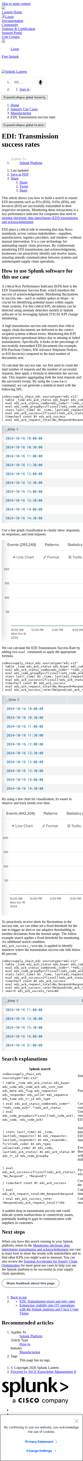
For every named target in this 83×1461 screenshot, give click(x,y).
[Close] (76, 1421)
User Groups (11, 37)
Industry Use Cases (24, 109)
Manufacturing (21, 113)
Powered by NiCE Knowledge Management (43, 1372)
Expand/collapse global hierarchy (25, 97)
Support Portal (12, 33)
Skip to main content (16, 4)
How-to (24, 1344)
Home (15, 105)
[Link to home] (14, 71)
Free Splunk (10, 56)
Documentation (12, 21)
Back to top (19, 1297)
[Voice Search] (40, 82)
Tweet (23, 186)
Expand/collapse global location (24, 125)
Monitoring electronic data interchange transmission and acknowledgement (36, 1247)
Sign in (24, 89)
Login (9, 17)
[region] (41, 1437)
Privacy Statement (39, 1441)
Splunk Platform (30, 163)
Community (10, 25)
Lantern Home (12, 12)
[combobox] (28, 82)
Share (15, 178)
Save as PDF (20, 174)
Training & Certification (18, 29)
